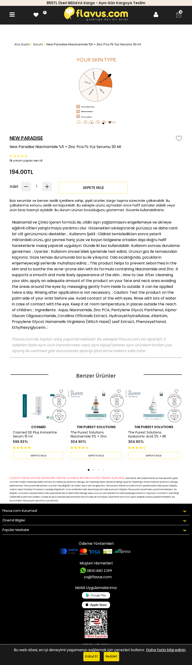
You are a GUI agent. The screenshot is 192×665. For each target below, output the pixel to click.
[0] (35, 15)
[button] (88, 123)
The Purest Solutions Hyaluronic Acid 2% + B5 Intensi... (147, 434)
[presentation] (6, 408)
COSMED (38, 427)
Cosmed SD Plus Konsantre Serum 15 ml (35, 434)
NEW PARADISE (26, 138)
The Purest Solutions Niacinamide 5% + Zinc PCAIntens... (88, 434)
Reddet (111, 656)
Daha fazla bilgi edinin (166, 650)
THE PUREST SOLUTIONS (96, 427)
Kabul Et (91, 656)
